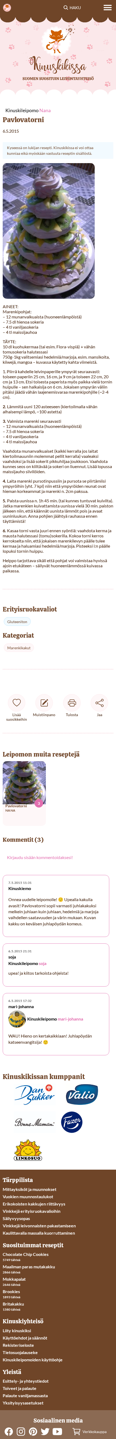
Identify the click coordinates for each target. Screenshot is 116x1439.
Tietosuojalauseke (20, 1352)
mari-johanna (70, 1018)
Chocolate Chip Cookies (26, 1254)
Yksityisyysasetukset (23, 1402)
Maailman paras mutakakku (29, 1266)
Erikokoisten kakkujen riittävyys (34, 1203)
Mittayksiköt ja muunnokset (29, 1189)
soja (42, 963)
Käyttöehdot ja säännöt (25, 1337)
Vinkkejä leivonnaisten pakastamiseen (39, 1225)
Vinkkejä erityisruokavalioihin (31, 1211)
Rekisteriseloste (18, 1345)
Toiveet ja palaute (19, 1388)
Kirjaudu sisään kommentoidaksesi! (40, 857)
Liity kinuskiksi (17, 1330)
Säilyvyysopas (16, 1218)
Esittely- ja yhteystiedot (26, 1380)
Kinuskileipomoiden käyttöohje (33, 1359)
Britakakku (13, 1303)
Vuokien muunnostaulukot (28, 1196)
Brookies (11, 1291)
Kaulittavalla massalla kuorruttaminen (39, 1232)
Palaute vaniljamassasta (25, 1395)
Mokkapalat (14, 1279)
